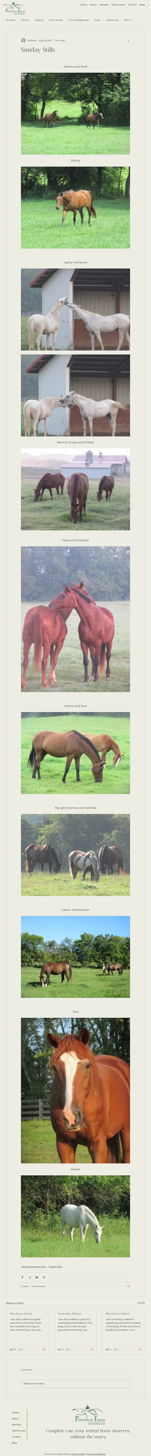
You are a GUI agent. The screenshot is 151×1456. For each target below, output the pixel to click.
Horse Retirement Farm (34, 1266)
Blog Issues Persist (21, 1313)
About (15, 1418)
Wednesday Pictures (69, 1313)
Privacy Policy (78, 1454)
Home (15, 1412)
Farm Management (79, 20)
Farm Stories (56, 20)
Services (16, 1424)
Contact (16, 1436)
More (126, 20)
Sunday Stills (55, 1266)
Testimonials (18, 1430)
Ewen (97, 20)
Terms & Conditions (96, 1454)
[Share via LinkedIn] (36, 1277)
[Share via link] (44, 1277)
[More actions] (128, 40)
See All (141, 1303)
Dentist (25, 20)
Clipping (39, 20)
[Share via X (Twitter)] (29, 1277)
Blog (14, 1442)
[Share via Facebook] (22, 1277)
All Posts (10, 20)
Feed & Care (112, 20)
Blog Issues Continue (118, 1313)
